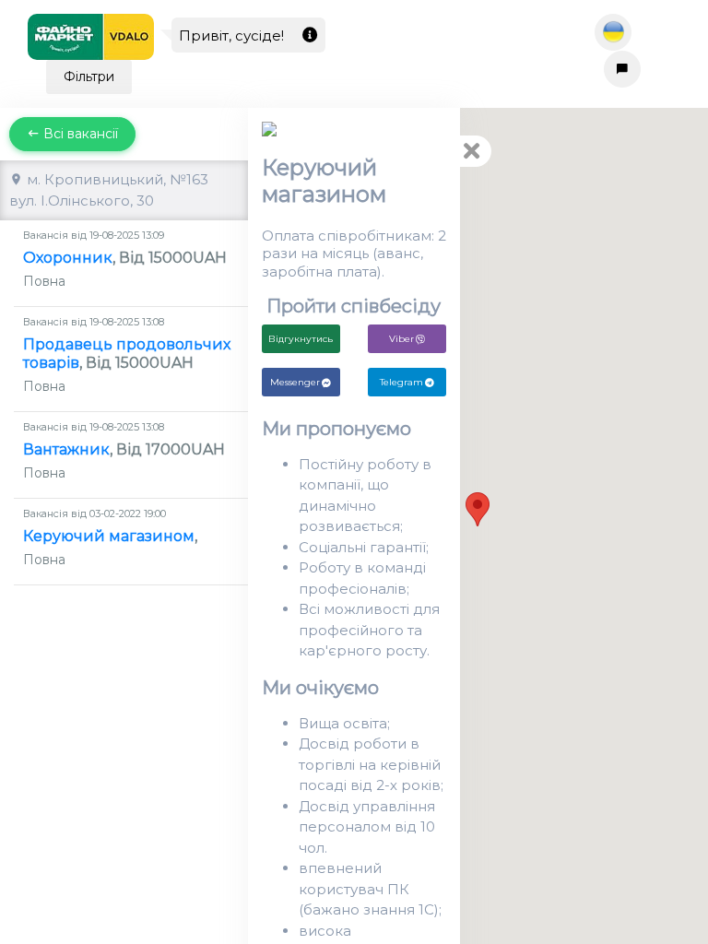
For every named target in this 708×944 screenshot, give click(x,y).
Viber (401, 339)
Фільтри (89, 76)
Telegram (401, 382)
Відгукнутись (300, 339)
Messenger (295, 382)
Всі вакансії (79, 133)
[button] (477, 509)
